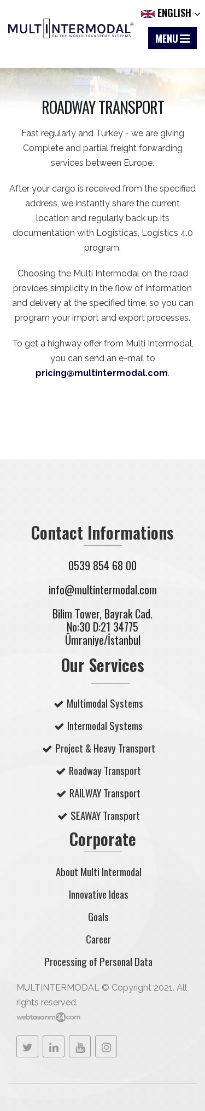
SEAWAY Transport (105, 815)
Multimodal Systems (105, 703)
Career (98, 938)
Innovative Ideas (98, 894)
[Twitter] (27, 1046)
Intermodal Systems (105, 725)
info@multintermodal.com (103, 589)
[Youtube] (80, 1046)
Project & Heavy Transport (105, 747)
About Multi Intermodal (99, 871)
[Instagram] (106, 1046)
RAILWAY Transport (104, 792)
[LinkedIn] (54, 1046)
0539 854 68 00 (102, 565)
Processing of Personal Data (98, 961)
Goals (98, 916)
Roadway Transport (105, 770)
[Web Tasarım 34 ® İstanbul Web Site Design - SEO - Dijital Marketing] (48, 1017)
